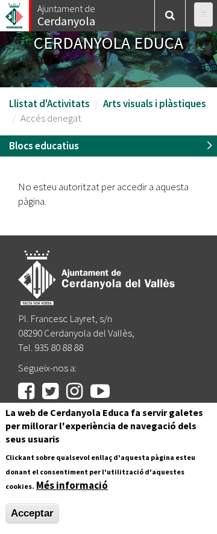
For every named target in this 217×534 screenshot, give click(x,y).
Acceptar (32, 513)
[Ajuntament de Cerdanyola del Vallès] (15, 12)
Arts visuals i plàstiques (154, 103)
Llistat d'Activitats (49, 103)
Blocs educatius (44, 145)
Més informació (72, 485)
